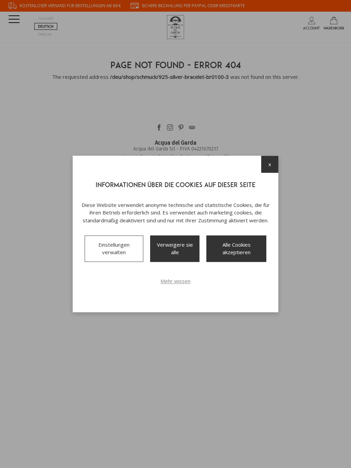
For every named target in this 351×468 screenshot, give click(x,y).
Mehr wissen (175, 281)
